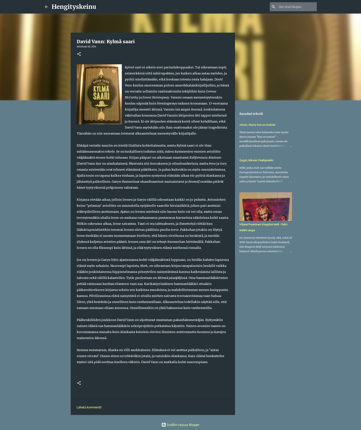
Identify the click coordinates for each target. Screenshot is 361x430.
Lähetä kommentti (89, 407)
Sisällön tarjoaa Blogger (182, 424)
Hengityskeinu (74, 7)
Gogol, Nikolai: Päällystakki (256, 160)
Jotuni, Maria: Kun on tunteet (257, 124)
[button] (79, 54)
